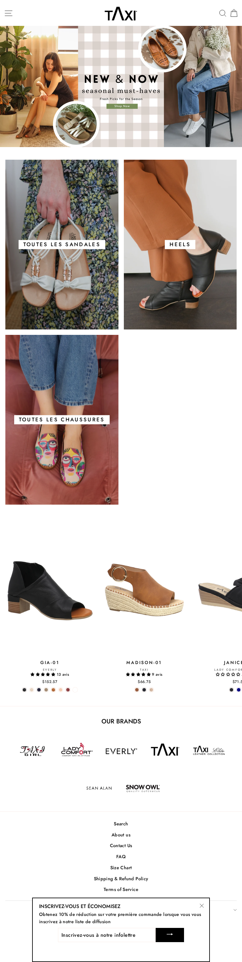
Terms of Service (121, 889)
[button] (43, 674)
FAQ (121, 856)
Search (121, 824)
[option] (121, 86)
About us (121, 835)
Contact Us (121, 845)
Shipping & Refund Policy (121, 879)
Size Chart (121, 867)
